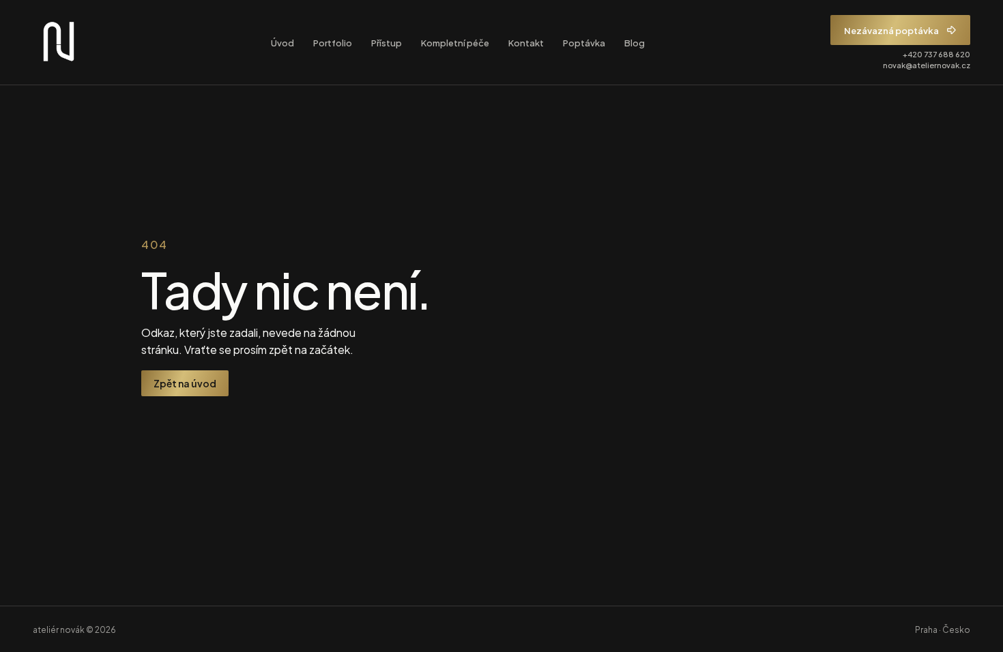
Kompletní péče (455, 42)
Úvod (282, 42)
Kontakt (526, 42)
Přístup (386, 42)
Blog (634, 42)
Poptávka (584, 42)
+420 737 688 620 (936, 54)
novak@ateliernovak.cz (926, 65)
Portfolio (332, 42)
